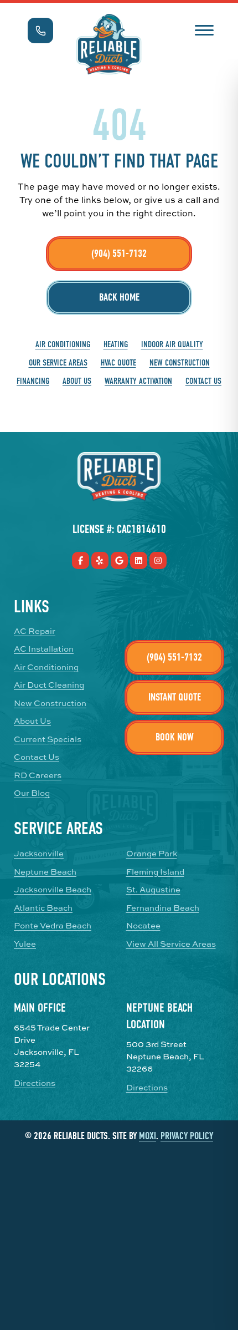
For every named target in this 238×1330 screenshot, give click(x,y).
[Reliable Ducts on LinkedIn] (138, 560)
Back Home (119, 297)
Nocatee (143, 926)
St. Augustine (153, 890)
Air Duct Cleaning (49, 685)
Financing (33, 381)
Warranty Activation (138, 381)
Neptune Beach (45, 872)
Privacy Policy (187, 1136)
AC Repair (34, 631)
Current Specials (47, 739)
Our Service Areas (58, 363)
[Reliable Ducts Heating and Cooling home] (109, 44)
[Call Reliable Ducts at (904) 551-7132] (40, 30)
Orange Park (151, 854)
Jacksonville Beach (52, 890)
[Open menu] (204, 29)
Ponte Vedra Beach (52, 926)
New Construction (179, 363)
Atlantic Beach (43, 908)
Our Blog (32, 793)
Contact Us (203, 381)
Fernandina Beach (162, 908)
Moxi (147, 1136)
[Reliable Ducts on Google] (119, 560)
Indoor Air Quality (172, 344)
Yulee (25, 944)
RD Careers (37, 775)
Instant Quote (174, 697)
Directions (34, 1083)
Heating (116, 344)
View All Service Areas (171, 944)
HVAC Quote (118, 363)
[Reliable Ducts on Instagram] (158, 560)
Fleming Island (155, 872)
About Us (77, 381)
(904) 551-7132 (119, 253)
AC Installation (44, 649)
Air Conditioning (62, 344)
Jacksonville (39, 854)
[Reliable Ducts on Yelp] (99, 560)
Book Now (175, 737)
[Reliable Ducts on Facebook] (80, 560)
